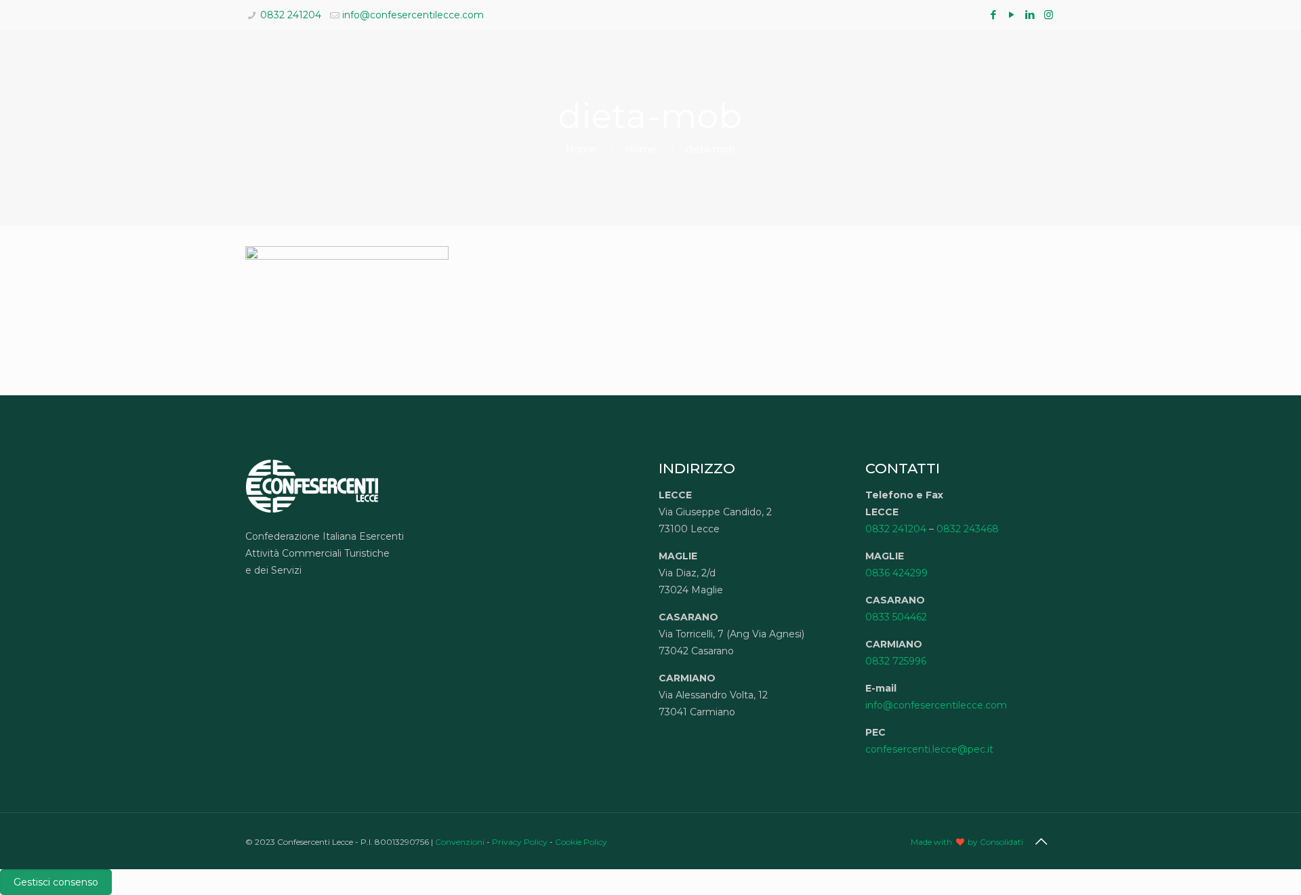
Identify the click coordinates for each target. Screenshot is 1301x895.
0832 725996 (895, 661)
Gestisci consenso (56, 882)
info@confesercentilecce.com (413, 15)
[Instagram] (1048, 14)
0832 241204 (290, 15)
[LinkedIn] (1030, 14)
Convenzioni (459, 842)
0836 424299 (896, 573)
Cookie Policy (581, 842)
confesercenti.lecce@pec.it (929, 749)
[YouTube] (1012, 14)
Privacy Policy (520, 842)
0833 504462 (896, 617)
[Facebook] (994, 14)
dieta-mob (710, 149)
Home (581, 149)
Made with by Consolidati (967, 842)
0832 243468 (967, 529)
